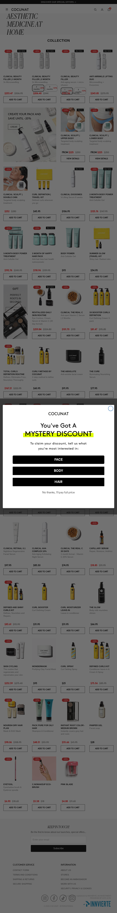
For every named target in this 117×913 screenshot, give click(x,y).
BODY (58, 470)
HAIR (58, 482)
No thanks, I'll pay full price (58, 492)
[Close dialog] (110, 408)
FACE (58, 459)
